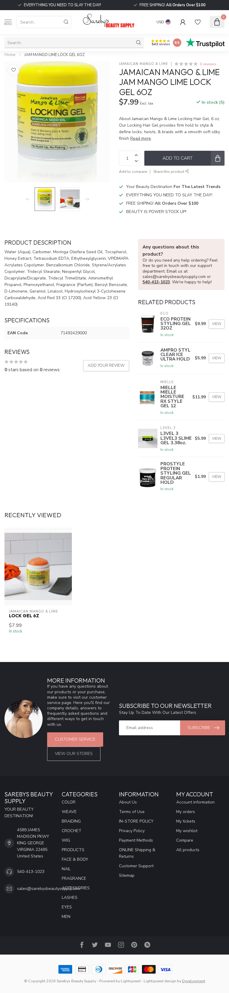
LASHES (70, 897)
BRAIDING (71, 821)
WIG (66, 840)
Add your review (106, 365)
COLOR (68, 802)
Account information (195, 802)
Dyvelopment (193, 980)
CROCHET (71, 831)
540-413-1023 (156, 282)
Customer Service (75, 739)
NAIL (66, 869)
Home (10, 55)
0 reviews (208, 63)
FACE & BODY (75, 859)
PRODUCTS (73, 850)
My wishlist (186, 831)
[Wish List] (198, 22)
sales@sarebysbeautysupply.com (48, 888)
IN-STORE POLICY (136, 821)
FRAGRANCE (74, 878)
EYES (67, 907)
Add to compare (133, 171)
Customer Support (136, 866)
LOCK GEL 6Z (24, 616)
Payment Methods (136, 840)
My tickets (185, 821)
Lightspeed (130, 980)
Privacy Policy (132, 831)
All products (187, 850)
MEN (66, 916)
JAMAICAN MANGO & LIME (143, 64)
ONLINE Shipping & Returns (137, 853)
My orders (185, 812)
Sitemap (126, 875)
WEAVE (69, 812)
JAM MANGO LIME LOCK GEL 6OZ (54, 55)
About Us (128, 802)
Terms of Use (132, 812)
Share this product (169, 171)
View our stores (74, 753)
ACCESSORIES (76, 888)
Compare (184, 840)
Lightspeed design (160, 980)
